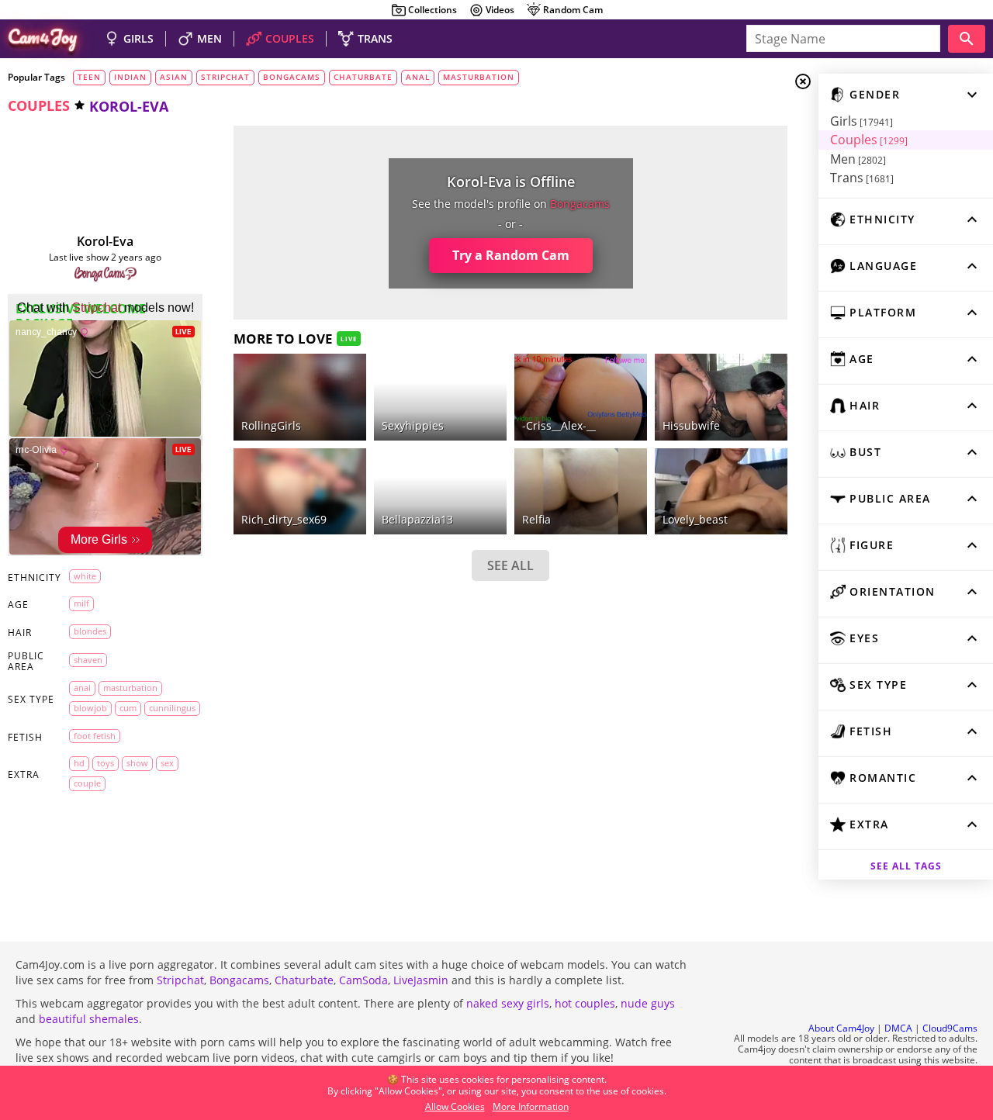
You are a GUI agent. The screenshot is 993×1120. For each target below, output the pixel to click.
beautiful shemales (89, 1018)
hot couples (585, 1003)
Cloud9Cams (949, 1028)
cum (128, 708)
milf (81, 603)
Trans (862, 177)
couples (39, 105)
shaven (88, 659)
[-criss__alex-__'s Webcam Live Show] (580, 397)
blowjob (90, 708)
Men (858, 159)
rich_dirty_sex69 (284, 519)
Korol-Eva (105, 241)
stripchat (225, 76)
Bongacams (239, 980)
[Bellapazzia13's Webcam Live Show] (440, 491)
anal (418, 76)
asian (174, 76)
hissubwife (691, 425)
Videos (500, 9)
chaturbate (363, 76)
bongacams (291, 76)
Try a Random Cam (510, 255)
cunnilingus (172, 708)
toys (105, 763)
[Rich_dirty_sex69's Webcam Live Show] (300, 491)
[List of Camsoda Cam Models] (752, 367)
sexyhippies (413, 425)
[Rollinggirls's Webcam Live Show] (300, 397)
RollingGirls (271, 425)
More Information (531, 1106)
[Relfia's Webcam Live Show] (580, 491)
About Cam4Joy (841, 1028)
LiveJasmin (420, 980)
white (85, 576)
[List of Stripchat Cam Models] (331, 365)
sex (167, 763)
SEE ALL (510, 565)
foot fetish (95, 735)
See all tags (906, 866)
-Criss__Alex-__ (559, 425)
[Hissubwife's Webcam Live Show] (721, 397)
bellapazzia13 (417, 519)
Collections (432, 9)
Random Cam (573, 9)
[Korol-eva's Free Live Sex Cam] (105, 187)
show (137, 763)
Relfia (536, 519)
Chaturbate (304, 980)
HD (79, 763)
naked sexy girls (507, 1003)
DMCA (898, 1028)
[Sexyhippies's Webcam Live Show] (440, 397)
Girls (861, 121)
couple (87, 783)
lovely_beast (695, 519)
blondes (90, 631)
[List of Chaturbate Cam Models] (472, 367)
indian (130, 76)
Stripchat (180, 980)
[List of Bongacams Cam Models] (105, 274)
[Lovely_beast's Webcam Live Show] (721, 491)
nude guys (648, 1003)
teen (89, 76)
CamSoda (363, 980)
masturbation (478, 76)
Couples (869, 139)
